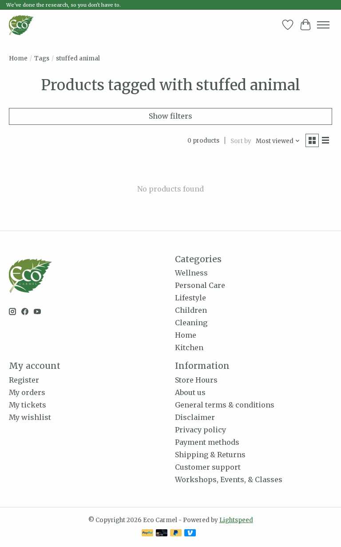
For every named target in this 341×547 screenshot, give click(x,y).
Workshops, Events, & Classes (228, 479)
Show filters (170, 116)
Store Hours (196, 379)
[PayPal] (147, 533)
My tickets (27, 404)
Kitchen (189, 347)
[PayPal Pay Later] (176, 533)
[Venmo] (190, 533)
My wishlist (30, 417)
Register (24, 379)
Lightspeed (236, 520)
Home (18, 58)
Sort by (240, 141)
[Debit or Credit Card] (161, 533)
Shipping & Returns (210, 454)
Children (191, 310)
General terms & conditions (224, 404)
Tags (41, 58)
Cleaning (191, 322)
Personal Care (200, 285)
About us (190, 392)
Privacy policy (200, 429)
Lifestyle (190, 297)
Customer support (208, 467)
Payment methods (207, 442)
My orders (27, 392)
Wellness (191, 272)
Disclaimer (195, 417)
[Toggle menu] (323, 25)
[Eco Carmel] (21, 24)
